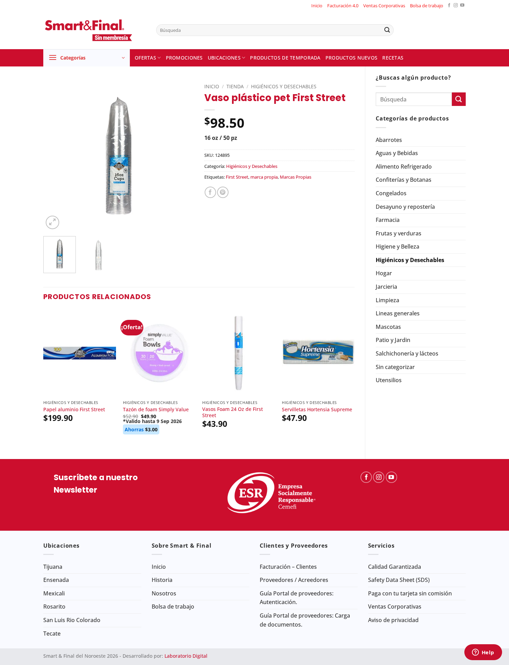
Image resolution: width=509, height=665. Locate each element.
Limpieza (387, 300)
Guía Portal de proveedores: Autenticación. (296, 598)
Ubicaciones (224, 57)
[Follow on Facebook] (449, 5)
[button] (86, 57)
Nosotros (164, 593)
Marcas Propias (295, 177)
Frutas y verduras (398, 233)
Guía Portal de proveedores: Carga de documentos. (305, 620)
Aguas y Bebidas (397, 153)
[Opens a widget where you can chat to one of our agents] (483, 653)
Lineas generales (398, 313)
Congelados (391, 193)
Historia (162, 580)
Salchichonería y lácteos (407, 353)
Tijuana (52, 566)
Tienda (235, 86)
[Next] (182, 156)
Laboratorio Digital (185, 656)
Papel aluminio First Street (74, 409)
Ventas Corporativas (384, 5)
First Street (237, 177)
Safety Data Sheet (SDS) (399, 580)
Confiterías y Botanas (403, 179)
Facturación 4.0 (342, 5)
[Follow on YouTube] (462, 5)
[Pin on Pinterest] (223, 192)
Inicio (316, 5)
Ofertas (145, 57)
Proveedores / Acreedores (294, 580)
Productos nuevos (351, 57)
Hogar (384, 273)
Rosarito (54, 606)
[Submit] (387, 30)
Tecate (52, 633)
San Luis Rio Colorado (71, 620)
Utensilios (389, 380)
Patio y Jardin (393, 340)
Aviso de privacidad (393, 620)
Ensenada (56, 580)
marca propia (264, 177)
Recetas (392, 57)
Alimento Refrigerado (404, 166)
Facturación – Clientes (288, 566)
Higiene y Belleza (397, 246)
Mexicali (54, 593)
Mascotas (388, 327)
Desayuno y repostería (405, 206)
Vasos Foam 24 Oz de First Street (232, 412)
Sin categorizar (395, 367)
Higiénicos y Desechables (410, 260)
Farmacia (388, 220)
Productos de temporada (285, 57)
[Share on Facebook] (210, 192)
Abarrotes (389, 140)
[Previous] (55, 156)
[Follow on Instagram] (456, 5)
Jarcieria (386, 286)
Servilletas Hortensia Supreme (317, 409)
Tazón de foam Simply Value (156, 409)
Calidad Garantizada (394, 566)
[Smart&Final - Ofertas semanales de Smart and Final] (94, 30)
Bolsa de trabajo (426, 5)
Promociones (184, 57)
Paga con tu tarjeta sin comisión (410, 593)
